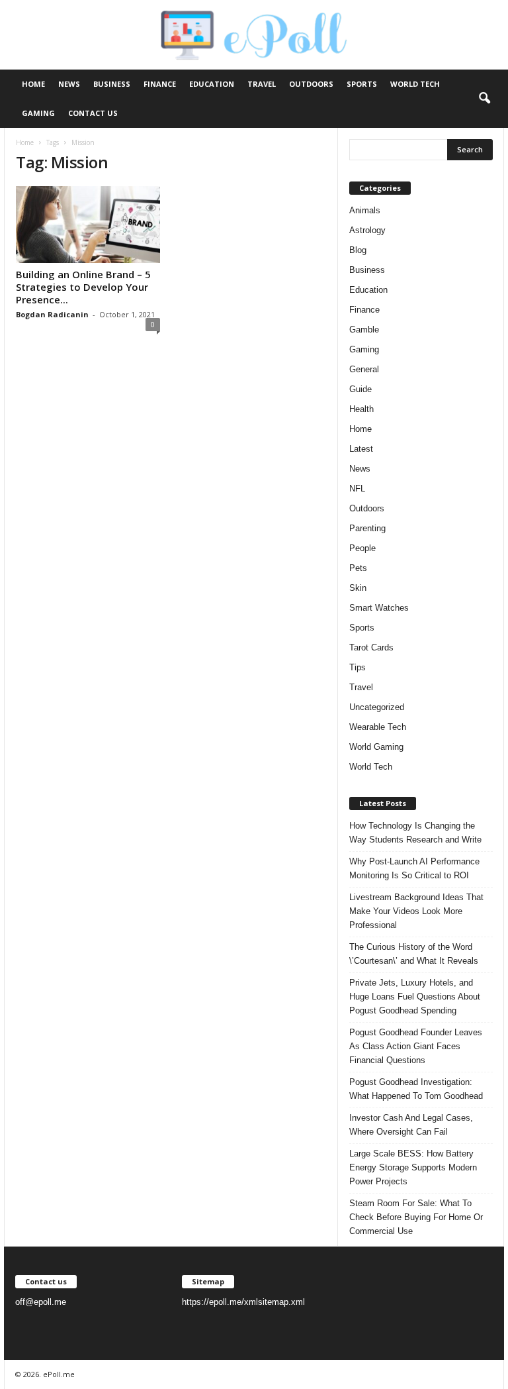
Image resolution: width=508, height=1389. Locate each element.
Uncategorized (376, 707)
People (362, 548)
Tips (357, 667)
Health (361, 409)
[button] (484, 98)
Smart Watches (379, 608)
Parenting (367, 528)
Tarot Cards (371, 647)
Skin (357, 588)
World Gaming (376, 747)
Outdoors (311, 84)
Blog (357, 250)
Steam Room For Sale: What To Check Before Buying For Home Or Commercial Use (416, 1217)
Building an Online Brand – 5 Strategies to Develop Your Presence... (83, 287)
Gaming (38, 113)
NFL (357, 488)
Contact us (93, 113)
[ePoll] (254, 35)
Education (211, 84)
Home (33, 84)
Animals (364, 210)
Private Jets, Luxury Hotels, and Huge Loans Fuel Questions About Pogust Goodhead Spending (414, 996)
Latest (361, 449)
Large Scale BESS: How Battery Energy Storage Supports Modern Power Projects (413, 1167)
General (364, 369)
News (69, 84)
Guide (360, 389)
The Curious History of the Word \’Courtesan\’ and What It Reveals (413, 954)
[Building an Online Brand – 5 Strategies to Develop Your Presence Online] (88, 224)
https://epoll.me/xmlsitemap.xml (243, 1302)
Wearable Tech (377, 727)
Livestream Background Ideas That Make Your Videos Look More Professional (416, 911)
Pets (358, 568)
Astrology (367, 230)
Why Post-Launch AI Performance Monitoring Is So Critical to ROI (414, 868)
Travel (261, 84)
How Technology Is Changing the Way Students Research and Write (415, 833)
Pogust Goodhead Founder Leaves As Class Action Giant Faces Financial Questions (415, 1046)
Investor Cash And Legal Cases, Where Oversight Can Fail (411, 1125)
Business (111, 84)
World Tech (415, 84)
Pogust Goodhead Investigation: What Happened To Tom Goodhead (416, 1089)
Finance (160, 84)
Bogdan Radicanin (52, 314)
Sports (362, 84)
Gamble (364, 329)
